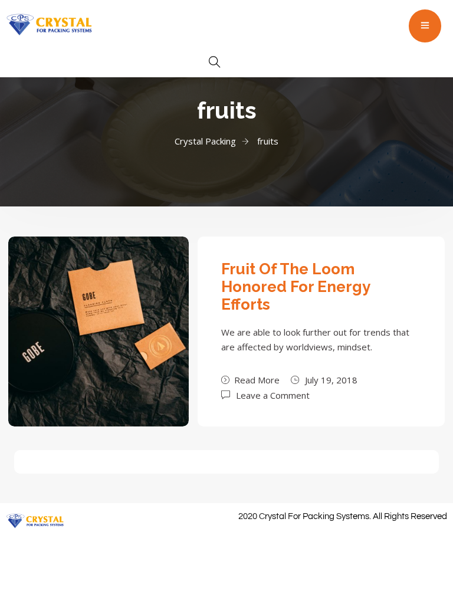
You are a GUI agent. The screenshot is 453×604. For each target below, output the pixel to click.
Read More (257, 380)
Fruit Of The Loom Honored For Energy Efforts (295, 286)
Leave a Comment (273, 394)
